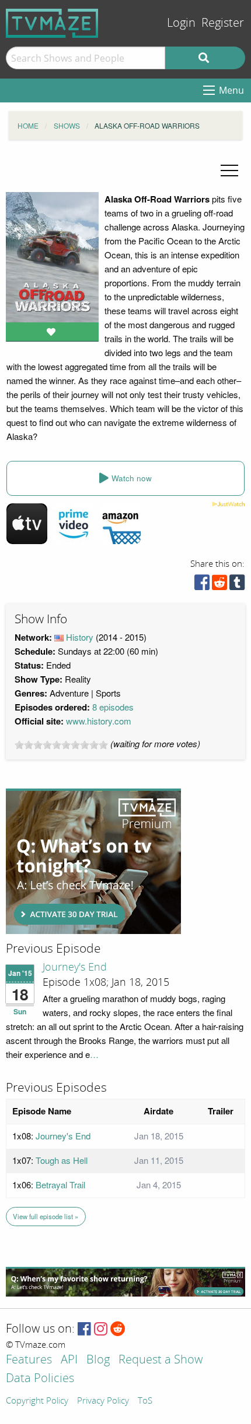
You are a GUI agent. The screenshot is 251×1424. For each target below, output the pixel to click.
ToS (145, 1401)
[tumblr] (237, 585)
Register (222, 23)
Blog (98, 1360)
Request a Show (160, 1360)
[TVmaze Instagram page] (100, 1329)
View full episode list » (45, 1216)
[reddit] (219, 585)
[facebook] (202, 585)
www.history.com (98, 721)
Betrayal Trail (60, 1184)
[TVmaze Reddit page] (118, 1329)
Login (181, 23)
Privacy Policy (103, 1401)
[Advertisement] (93, 861)
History (79, 637)
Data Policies (40, 1379)
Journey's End (75, 967)
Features (29, 1360)
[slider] (61, 745)
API (69, 1360)
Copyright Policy (37, 1401)
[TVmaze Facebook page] (84, 1329)
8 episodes (113, 707)
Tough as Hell (62, 1160)
